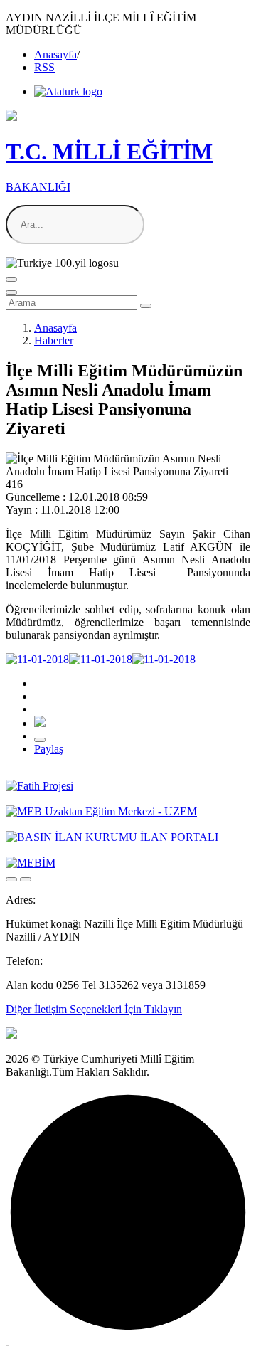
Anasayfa (55, 54)
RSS (44, 67)
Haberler (53, 340)
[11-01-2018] (37, 659)
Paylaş (48, 749)
